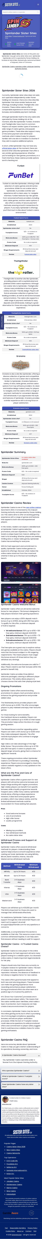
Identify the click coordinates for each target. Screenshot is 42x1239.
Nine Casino (11, 1191)
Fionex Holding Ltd (18, 36)
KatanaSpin (11, 1194)
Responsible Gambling (18, 1228)
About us (20, 1231)
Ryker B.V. (10, 1174)
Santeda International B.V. (17, 1170)
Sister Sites (8, 36)
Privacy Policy (32, 1228)
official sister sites (9, 148)
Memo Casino (12, 1188)
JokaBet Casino (13, 1181)
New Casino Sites (13, 1150)
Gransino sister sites (30, 443)
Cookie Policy (10, 1231)
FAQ (35, 1231)
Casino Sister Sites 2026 (16, 1147)
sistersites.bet (6, 1104)
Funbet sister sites (30, 254)
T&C (6, 1228)
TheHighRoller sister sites (30, 349)
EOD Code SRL (12, 1161)
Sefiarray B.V (12, 1167)
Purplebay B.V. (12, 1164)
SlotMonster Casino (14, 1184)
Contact (28, 1231)
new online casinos (33, 507)
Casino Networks (13, 1153)
